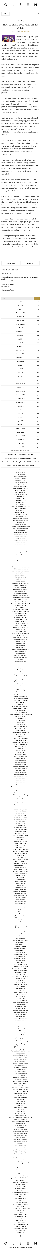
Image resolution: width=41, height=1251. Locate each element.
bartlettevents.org (20, 577)
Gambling (21, 21)
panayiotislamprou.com (20, 561)
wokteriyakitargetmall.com (20, 698)
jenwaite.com (20, 1190)
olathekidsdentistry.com (20, 670)
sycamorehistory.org (20, 1113)
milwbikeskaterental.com (20, 908)
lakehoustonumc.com (20, 1025)
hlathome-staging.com (20, 696)
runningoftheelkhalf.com (20, 1045)
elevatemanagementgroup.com (20, 1192)
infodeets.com (21, 484)
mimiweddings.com (20, 1222)
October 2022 (20, 443)
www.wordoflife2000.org (20, 637)
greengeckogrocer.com (20, 694)
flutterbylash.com (20, 1184)
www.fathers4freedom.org (20, 1041)
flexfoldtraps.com (20, 1053)
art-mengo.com (20, 879)
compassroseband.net (20, 984)
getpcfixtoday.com (20, 536)
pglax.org (20, 914)
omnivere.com (21, 496)
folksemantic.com (20, 643)
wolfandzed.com (20, 1103)
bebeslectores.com (20, 591)
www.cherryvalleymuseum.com (20, 583)
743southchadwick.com (20, 613)
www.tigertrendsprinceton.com (20, 1039)
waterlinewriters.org (20, 1004)
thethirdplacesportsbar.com (20, 1131)
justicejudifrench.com (20, 861)
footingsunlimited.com (20, 1067)
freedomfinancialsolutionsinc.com (20, 1051)
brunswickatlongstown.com (20, 871)
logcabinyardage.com (21, 1014)
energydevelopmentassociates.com (20, 603)
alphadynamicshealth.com (20, 1182)
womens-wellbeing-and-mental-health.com (20, 714)
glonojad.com (20, 839)
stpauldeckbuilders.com (20, 1065)
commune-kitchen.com (20, 819)
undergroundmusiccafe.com (20, 1228)
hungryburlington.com (20, 869)
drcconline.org (20, 956)
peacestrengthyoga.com (20, 1049)
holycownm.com (20, 938)
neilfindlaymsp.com (20, 952)
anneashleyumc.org (20, 1061)
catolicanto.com (20, 724)
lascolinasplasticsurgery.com (20, 1081)
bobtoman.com (20, 549)
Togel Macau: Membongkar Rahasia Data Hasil (20, 454)
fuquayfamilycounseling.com (20, 1204)
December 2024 (20, 350)
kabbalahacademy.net (20, 682)
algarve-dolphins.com (20, 897)
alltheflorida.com (20, 1170)
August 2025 (20, 335)
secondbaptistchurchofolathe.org (20, 1208)
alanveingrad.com (20, 899)
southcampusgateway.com (20, 563)
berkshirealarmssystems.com (20, 649)
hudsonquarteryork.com (20, 1141)
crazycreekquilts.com (20, 811)
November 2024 (20, 354)
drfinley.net (20, 1196)
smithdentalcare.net (20, 1226)
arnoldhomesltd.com (20, 621)
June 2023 (20, 413)
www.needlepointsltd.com (20, 1077)
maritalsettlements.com (20, 906)
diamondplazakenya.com (20, 1154)
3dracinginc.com (20, 782)
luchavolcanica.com (20, 936)
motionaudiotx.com (20, 1216)
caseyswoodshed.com (20, 970)
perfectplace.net (20, 730)
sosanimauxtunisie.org (20, 551)
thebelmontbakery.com (20, 514)
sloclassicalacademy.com (20, 797)
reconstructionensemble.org (20, 932)
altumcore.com (20, 986)
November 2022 (20, 439)
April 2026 (21, 305)
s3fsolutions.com (20, 607)
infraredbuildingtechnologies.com (20, 597)
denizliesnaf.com (20, 974)
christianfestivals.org (20, 893)
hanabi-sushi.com (20, 1101)
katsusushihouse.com (20, 831)
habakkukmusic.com (20, 1027)
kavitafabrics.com (20, 934)
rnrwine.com (20, 1200)
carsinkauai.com (20, 1174)
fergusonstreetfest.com (20, 1164)
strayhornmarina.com (21, 803)
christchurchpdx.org (20, 815)
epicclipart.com (20, 542)
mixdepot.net (20, 1109)
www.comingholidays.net (20, 776)
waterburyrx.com (20, 960)
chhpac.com (20, 1212)
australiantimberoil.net (20, 593)
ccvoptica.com (20, 1095)
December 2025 (20, 320)
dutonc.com (20, 885)
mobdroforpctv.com (20, 762)
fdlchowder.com (20, 1075)
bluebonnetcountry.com (20, 540)
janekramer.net (20, 875)
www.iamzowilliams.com (20, 1119)
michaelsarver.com (20, 692)
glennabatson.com (20, 801)
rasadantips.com (20, 498)
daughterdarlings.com (20, 482)
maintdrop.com (20, 547)
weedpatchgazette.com (20, 657)
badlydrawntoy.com (20, 1023)
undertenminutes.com (20, 494)
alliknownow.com (20, 791)
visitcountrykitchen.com (20, 895)
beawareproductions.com (20, 851)
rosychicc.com (20, 752)
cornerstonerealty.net (20, 1115)
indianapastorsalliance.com (20, 966)
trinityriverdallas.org (20, 728)
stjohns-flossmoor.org (20, 926)
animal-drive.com (20, 988)
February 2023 (20, 428)
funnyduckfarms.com (20, 1188)
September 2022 (20, 447)
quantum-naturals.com (20, 1160)
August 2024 (20, 361)
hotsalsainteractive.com (20, 486)
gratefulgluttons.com (20, 760)
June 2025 (20, 342)
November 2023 (20, 395)
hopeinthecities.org (20, 758)
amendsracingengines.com (20, 1055)
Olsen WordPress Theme (16, 1247)
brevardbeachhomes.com (20, 609)
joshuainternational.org (20, 1033)
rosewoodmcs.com (20, 1111)
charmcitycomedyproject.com (20, 849)
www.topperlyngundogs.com (20, 1043)
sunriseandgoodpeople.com (20, 920)
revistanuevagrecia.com (20, 841)
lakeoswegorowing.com (20, 1202)
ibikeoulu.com (20, 855)
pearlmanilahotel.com (20, 544)
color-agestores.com (20, 746)
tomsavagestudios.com (20, 712)
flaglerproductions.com (20, 805)
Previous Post (11, 263)
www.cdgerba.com (20, 1145)
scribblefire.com (20, 734)
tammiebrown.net (20, 883)
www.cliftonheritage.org (20, 1083)
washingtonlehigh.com (20, 1097)
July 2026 (20, 302)
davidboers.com (20, 1016)
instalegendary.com (20, 524)
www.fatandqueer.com (20, 1059)
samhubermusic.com (20, 1230)
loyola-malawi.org (21, 750)
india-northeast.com (20, 615)
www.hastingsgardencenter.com (20, 1121)
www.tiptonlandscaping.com (20, 1091)
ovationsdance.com (20, 718)
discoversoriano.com (20, 772)
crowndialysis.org (20, 704)
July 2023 (20, 410)
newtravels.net (20, 510)
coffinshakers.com (21, 857)
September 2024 (20, 357)
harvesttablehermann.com (20, 599)
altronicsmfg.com (20, 502)
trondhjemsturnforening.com (21, 1152)
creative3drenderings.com (20, 1010)
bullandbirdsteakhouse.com (20, 1079)
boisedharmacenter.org (20, 744)
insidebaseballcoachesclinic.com (20, 1172)
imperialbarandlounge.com (20, 627)
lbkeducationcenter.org (20, 726)
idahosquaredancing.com (20, 639)
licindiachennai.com (20, 480)
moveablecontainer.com (20, 579)
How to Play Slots (7, 284)
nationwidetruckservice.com (20, 940)
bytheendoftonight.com (20, 756)
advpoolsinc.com (20, 962)
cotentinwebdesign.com (20, 585)
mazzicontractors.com (20, 1129)
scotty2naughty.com (20, 845)
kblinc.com (20, 659)
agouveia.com (20, 1206)
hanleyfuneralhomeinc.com (20, 672)
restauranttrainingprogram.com (20, 706)
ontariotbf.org (20, 522)
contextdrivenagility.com (20, 853)
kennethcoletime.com (21, 867)
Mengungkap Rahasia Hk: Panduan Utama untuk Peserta (20, 458)
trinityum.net (20, 1127)
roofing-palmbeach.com (20, 617)
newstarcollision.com (20, 686)
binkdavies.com (20, 813)
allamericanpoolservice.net (20, 708)
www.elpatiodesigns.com (20, 1139)
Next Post (30, 263)
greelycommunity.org (20, 833)
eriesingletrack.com (20, 661)
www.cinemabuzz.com (20, 1107)
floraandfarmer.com (20, 605)
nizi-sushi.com (20, 877)
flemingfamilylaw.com (21, 1198)
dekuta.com (20, 1105)
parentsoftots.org (20, 1008)
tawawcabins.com (20, 641)
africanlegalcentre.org (20, 829)
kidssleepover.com (20, 508)
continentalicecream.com (20, 809)
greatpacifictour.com (20, 944)
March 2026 (20, 309)
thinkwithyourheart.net (20, 631)
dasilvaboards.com (20, 799)
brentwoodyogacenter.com (20, 1089)
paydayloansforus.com (20, 512)
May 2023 (20, 417)
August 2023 (20, 406)
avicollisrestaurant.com (20, 954)
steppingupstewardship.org (20, 1093)
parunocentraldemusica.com (20, 1148)
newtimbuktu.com (21, 500)
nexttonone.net (20, 1029)
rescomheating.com (20, 1220)
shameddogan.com (20, 1006)
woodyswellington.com (20, 1135)
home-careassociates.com (20, 738)
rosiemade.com (20, 666)
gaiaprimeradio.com (20, 881)
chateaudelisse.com (20, 565)
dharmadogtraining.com (20, 1214)
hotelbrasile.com (20, 573)
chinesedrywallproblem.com (20, 922)
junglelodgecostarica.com (20, 891)
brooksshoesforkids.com (20, 992)
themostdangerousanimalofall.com (20, 787)
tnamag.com (20, 990)
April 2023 (21, 421)
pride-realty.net (20, 1180)
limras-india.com (20, 474)
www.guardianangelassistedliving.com (20, 1150)
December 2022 (20, 436)
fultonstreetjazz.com (20, 575)
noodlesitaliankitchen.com (20, 528)
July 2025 (20, 339)
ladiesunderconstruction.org (20, 589)
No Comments (25, 31)
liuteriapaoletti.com (20, 918)
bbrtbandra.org (20, 538)
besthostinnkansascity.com (20, 1224)
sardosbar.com (20, 645)
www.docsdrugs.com (20, 1071)
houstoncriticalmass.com (20, 785)
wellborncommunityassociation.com (20, 567)
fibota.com (21, 1143)
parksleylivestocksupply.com (20, 742)
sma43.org (21, 1085)
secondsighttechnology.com (20, 690)
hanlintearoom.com (20, 1186)
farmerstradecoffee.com (20, 1012)
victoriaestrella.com (20, 946)
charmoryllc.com (20, 780)
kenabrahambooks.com (20, 817)
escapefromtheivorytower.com (20, 611)
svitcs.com (20, 980)
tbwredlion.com (20, 1156)
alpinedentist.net (20, 555)
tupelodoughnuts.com (20, 668)
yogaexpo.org (20, 736)
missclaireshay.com (20, 472)
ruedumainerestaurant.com (20, 835)
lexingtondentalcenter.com (20, 700)
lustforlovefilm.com (20, 823)
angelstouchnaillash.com (20, 680)
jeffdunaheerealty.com (20, 1047)
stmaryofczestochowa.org (20, 859)
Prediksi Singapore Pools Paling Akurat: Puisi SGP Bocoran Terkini (20, 462)
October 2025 (20, 328)
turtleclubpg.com (20, 942)
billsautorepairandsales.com (20, 1158)
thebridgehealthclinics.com (20, 1002)
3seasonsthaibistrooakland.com (20, 732)
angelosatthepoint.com (20, 964)
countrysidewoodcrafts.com (20, 518)
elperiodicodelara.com (20, 476)
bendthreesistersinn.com (20, 924)
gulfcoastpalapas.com (20, 1000)
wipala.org (20, 748)
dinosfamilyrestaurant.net (20, 595)
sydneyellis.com (20, 702)
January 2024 (20, 387)
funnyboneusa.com (20, 928)
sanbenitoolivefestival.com (20, 766)
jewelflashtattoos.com (20, 534)
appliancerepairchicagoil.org (20, 520)
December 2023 (20, 391)
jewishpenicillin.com (20, 710)
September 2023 (20, 402)
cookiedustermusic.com (20, 930)
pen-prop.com (20, 1037)
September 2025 (20, 331)
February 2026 (20, 313)
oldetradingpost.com (20, 587)
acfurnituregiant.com (20, 492)
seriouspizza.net (20, 982)
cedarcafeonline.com (20, 490)
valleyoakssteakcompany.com (20, 968)
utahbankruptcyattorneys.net (20, 633)
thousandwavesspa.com (20, 948)
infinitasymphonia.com (20, 827)
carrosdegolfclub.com (20, 601)
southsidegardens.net (20, 1125)
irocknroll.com (21, 635)
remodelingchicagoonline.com (20, 1087)
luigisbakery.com (20, 1099)
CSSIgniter (29, 1247)
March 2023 (20, 424)
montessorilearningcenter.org (20, 1162)
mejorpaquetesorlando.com (20, 674)
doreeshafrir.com (20, 847)
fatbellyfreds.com (20, 1137)
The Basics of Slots (7, 290)
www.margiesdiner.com (20, 1073)
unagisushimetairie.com (20, 532)
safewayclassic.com (20, 516)
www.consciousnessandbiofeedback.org (20, 1117)
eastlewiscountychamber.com (20, 793)
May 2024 (20, 372)
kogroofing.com (20, 553)
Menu (6, 14)
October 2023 (20, 398)
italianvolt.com (20, 647)
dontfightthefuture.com (20, 619)
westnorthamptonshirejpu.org (20, 571)
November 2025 (20, 324)
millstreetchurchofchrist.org (20, 1176)
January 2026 (20, 316)
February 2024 (20, 383)
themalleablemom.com (20, 865)
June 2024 (20, 369)
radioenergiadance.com (20, 557)
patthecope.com (20, 978)
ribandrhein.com (20, 720)
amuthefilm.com (20, 821)
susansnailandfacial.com (20, 1035)
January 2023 (20, 432)
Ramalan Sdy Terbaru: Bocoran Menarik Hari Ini (20, 465)
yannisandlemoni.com (20, 655)
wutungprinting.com (20, 903)
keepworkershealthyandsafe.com (20, 526)
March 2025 (20, 346)
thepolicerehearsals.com (20, 789)
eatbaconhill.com (20, 504)
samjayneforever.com (21, 1166)
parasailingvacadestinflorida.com (20, 1178)
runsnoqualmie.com (20, 1069)
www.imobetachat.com (20, 1018)
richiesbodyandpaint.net (20, 478)
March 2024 (20, 380)
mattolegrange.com (20, 889)
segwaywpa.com (20, 998)
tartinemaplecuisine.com (20, 873)
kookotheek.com (20, 559)
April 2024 (21, 376)
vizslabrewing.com (20, 651)
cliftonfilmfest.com (20, 625)
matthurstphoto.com (20, 1168)
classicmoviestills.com (20, 768)
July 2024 (20, 365)
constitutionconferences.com (20, 976)
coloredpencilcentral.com (21, 623)
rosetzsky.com (20, 837)
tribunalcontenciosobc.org (20, 795)
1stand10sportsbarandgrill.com (20, 676)
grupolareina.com (20, 581)
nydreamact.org (20, 530)
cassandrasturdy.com (20, 764)
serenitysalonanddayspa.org (20, 488)
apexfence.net (20, 1232)
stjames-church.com (20, 843)
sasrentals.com (20, 688)
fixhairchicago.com (20, 972)
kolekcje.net (20, 722)
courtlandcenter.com (20, 950)
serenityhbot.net (20, 1031)
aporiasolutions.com (20, 996)
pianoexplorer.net (20, 1123)
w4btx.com (20, 678)
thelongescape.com (20, 887)
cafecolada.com (20, 770)
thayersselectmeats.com (20, 994)
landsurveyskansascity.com (20, 1063)
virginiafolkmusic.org (20, 716)
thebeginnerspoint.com (20, 774)
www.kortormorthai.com (20, 1057)
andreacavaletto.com (20, 740)
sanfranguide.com (20, 778)
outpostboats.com (20, 754)
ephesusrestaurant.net (20, 1133)
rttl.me (20, 1218)
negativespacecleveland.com (21, 916)
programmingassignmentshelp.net (20, 506)
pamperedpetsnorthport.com (20, 664)
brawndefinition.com (20, 807)
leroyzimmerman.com (20, 1194)
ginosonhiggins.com (20, 901)
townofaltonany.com (20, 912)
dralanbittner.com (20, 653)
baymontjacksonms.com (20, 910)
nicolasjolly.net (20, 825)
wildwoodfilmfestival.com (20, 569)
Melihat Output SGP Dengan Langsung (20, 450)
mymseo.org (20, 1210)
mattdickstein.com (20, 1020)
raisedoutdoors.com (20, 629)
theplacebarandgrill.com (20, 958)
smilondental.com (20, 684)
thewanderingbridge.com (20, 863)
